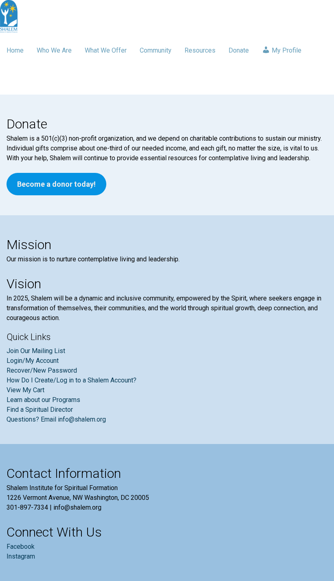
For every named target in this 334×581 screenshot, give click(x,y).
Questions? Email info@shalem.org (56, 419)
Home (15, 50)
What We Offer (106, 50)
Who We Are (54, 50)
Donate (239, 50)
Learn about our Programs (43, 400)
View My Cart (25, 390)
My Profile (285, 50)
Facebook (21, 546)
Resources (200, 50)
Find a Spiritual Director (40, 409)
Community (155, 50)
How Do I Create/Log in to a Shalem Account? (71, 380)
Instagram (21, 556)
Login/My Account (33, 361)
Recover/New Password (42, 370)
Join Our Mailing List (36, 351)
